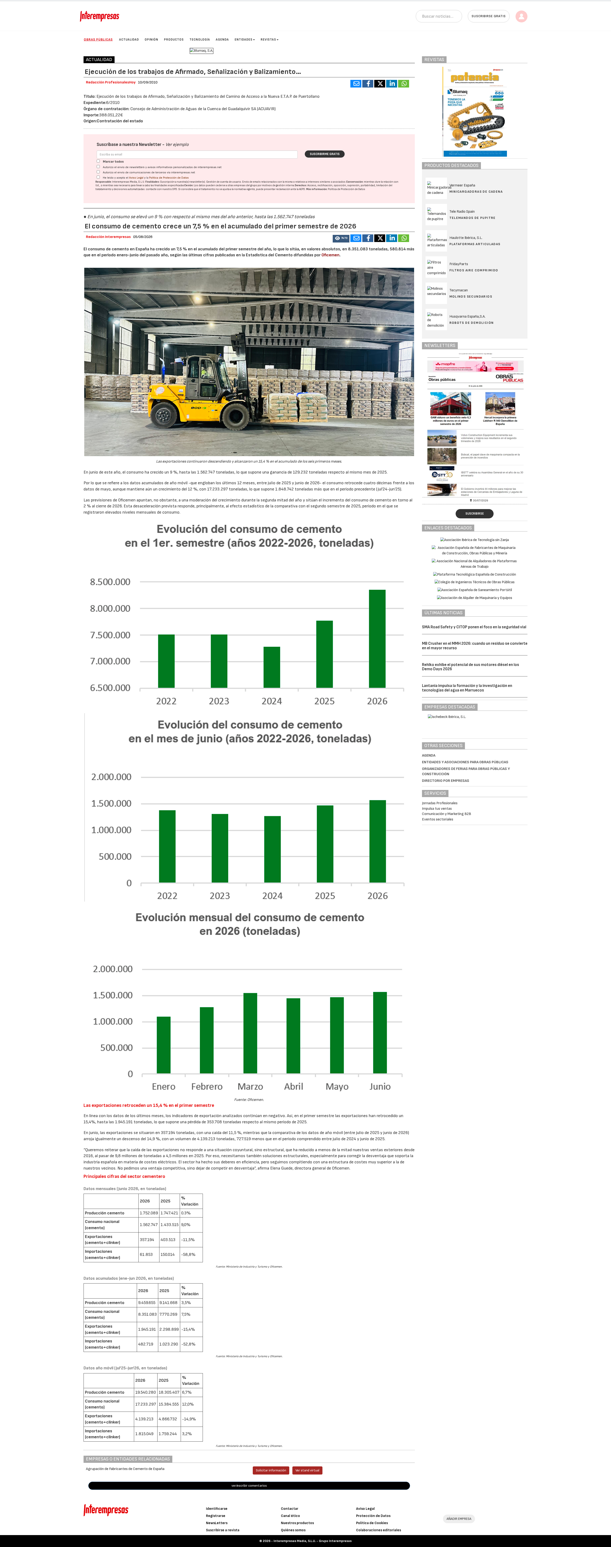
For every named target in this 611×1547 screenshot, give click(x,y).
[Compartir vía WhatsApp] (403, 84)
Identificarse (216, 1508)
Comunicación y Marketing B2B (446, 814)
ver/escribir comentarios (249, 1486)
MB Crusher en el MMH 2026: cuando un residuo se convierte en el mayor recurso (474, 645)
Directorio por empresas (445, 781)
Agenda (222, 39)
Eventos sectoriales (437, 819)
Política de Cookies (372, 1523)
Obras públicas (98, 39)
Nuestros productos (297, 1523)
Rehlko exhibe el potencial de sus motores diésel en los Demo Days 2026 (470, 667)
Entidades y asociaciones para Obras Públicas (465, 762)
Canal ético (290, 1516)
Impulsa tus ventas (437, 808)
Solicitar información (271, 1470)
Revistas (268, 39)
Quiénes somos (293, 1530)
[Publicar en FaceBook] (367, 84)
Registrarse (215, 1516)
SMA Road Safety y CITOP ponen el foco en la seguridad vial (474, 627)
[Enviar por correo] (355, 84)
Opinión (151, 39)
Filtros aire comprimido (473, 270)
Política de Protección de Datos (169, 178)
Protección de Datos (373, 1516)
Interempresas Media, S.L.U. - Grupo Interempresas (313, 1541)
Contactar (289, 1508)
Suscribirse (474, 514)
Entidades (244, 39)
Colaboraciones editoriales (378, 1530)
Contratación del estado (120, 121)
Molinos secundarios (470, 296)
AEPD (302, 189)
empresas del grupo (245, 185)
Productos (174, 39)
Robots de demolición (471, 323)
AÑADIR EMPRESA (459, 1519)
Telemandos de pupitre (472, 218)
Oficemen (330, 255)
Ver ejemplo (177, 144)
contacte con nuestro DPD (161, 189)
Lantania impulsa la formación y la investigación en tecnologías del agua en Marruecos (467, 688)
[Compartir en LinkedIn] (391, 84)
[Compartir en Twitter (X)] (379, 84)
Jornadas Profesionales (440, 803)
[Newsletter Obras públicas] (475, 424)
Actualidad (129, 39)
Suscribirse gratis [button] (489, 16)
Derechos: (301, 185)
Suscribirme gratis (325, 154)
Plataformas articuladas (474, 244)
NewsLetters (216, 1523)
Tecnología (200, 39)
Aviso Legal (136, 178)
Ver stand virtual (307, 1470)
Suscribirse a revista (222, 1530)
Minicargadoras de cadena (476, 192)
